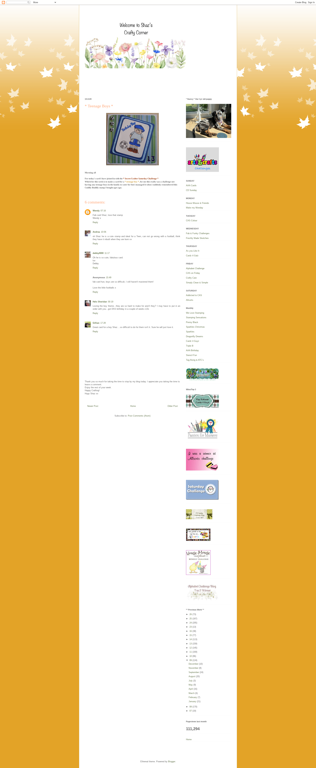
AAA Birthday (192, 350)
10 (190, 656)
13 (190, 643)
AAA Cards (191, 185)
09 (190, 660)
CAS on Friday (193, 273)
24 (190, 622)
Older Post (173, 406)
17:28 (103, 323)
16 (190, 631)
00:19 (110, 301)
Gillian (96, 323)
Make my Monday (194, 207)
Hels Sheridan (100, 301)
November (194, 668)
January (193, 701)
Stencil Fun (191, 355)
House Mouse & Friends (197, 203)
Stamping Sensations (196, 317)
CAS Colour (191, 220)
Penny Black (192, 322)
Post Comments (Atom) (139, 416)
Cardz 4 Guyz (192, 341)
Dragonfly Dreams (194, 336)
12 (190, 648)
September (194, 672)
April (191, 689)
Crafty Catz (191, 278)
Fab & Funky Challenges (198, 233)
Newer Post (92, 406)
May (191, 685)
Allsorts (189, 300)
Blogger (171, 761)
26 (190, 614)
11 (190, 652)
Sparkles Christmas (195, 327)
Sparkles (190, 331)
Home (133, 406)
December (194, 664)
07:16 (103, 210)
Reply (95, 222)
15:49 (108, 277)
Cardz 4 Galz (192, 255)
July (191, 680)
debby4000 (98, 253)
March (192, 693)
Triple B (189, 346)
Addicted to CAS (194, 295)
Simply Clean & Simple (197, 282)
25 (190, 618)
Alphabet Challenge (195, 268)
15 (190, 635)
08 (190, 706)
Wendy (96, 210)
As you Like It (192, 251)
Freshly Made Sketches (197, 238)
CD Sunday (191, 190)
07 (190, 711)
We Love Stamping (195, 313)
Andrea (96, 232)
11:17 (107, 253)
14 (190, 639)
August (192, 676)
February (193, 697)
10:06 (103, 232)
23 (190, 627)
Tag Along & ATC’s (195, 360)
